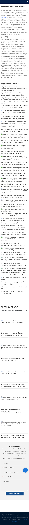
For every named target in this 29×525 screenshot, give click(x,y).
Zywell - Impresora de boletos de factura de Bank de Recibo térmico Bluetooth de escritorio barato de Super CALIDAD (13, 152)
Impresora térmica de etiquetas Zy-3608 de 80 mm (13, 292)
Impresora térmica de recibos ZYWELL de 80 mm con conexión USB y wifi (14, 253)
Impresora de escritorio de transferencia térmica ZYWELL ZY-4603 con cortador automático (13, 244)
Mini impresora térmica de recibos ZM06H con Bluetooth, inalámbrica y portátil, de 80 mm (13, 233)
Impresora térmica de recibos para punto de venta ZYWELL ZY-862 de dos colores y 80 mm (13, 274)
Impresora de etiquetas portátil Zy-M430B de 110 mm (13, 283)
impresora (3, 17)
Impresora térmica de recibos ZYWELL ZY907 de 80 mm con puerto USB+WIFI (14, 411)
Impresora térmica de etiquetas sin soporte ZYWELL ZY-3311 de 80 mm (13, 385)
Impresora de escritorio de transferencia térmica (14, 310)
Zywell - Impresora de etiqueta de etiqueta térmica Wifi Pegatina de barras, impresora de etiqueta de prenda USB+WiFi (12, 118)
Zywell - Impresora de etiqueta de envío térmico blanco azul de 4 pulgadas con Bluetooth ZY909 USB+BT (12, 196)
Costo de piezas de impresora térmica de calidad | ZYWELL (14, 215)
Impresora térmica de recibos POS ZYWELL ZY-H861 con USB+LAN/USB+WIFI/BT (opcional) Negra (13, 360)
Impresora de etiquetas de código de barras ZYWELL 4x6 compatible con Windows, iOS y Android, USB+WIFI (13, 436)
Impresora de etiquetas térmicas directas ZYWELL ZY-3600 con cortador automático (12, 224)
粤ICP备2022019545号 (15, 519)
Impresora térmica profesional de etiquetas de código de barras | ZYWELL (12, 206)
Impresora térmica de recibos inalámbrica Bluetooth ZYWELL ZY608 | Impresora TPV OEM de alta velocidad (14, 264)
